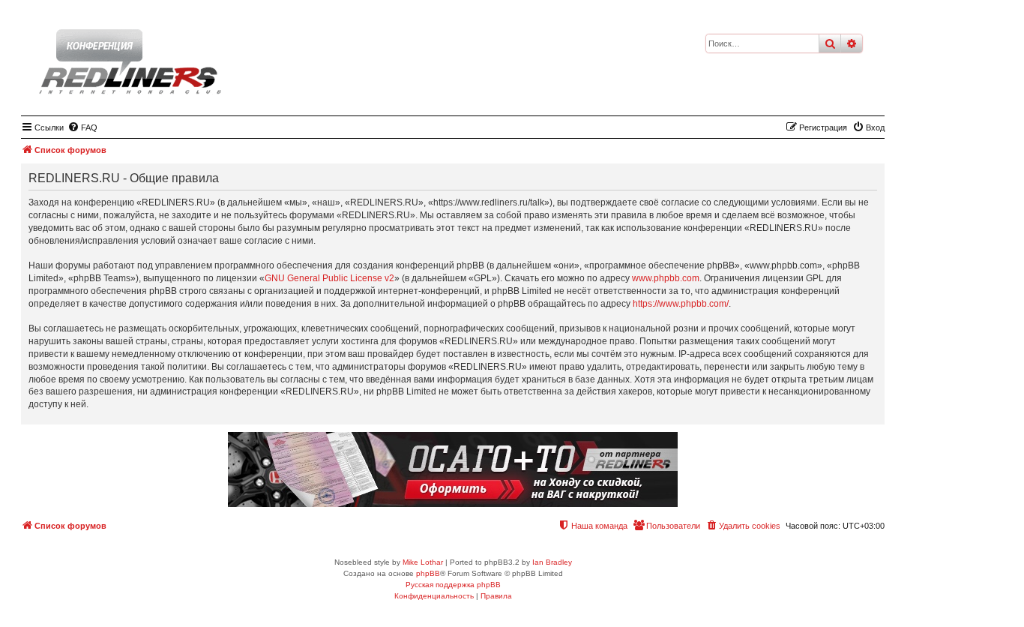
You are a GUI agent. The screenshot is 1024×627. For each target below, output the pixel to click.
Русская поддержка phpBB (453, 584)
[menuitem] (82, 127)
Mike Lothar (423, 562)
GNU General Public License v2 (329, 278)
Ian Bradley (552, 562)
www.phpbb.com (665, 278)
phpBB (428, 573)
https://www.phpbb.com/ (681, 303)
